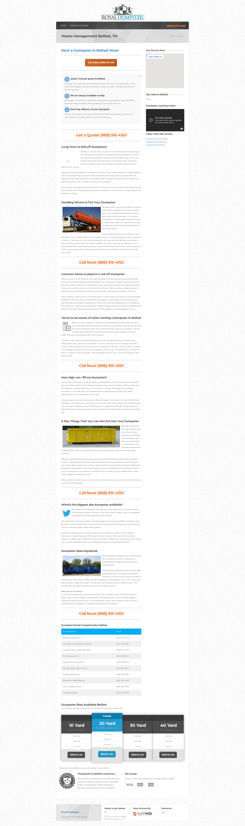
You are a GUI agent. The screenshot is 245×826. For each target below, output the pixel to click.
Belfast (180, 36)
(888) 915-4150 (176, 26)
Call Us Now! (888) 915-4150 (101, 62)
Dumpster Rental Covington (157, 139)
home (173, 36)
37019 (148, 99)
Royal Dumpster (70, 812)
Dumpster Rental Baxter (155, 145)
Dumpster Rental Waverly (156, 142)
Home (62, 25)
